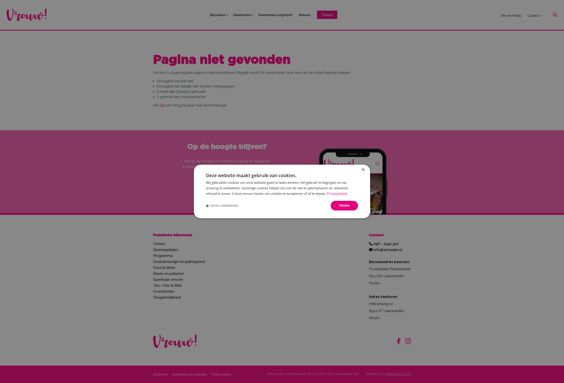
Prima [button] (344, 205)
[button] (222, 205)
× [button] (363, 169)
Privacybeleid (337, 193)
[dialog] (282, 191)
